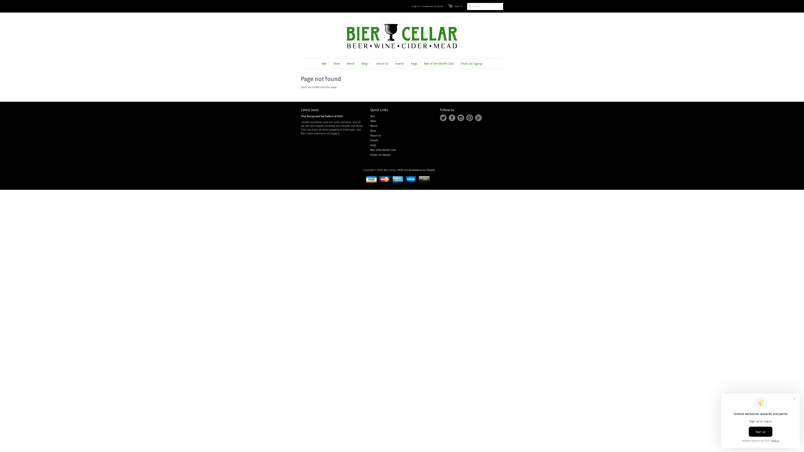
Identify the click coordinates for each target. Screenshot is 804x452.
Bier (372, 116)
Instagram (460, 117)
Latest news (310, 110)
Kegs (373, 145)
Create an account (432, 6)
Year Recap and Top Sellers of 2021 (322, 116)
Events (374, 140)
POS (400, 170)
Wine (373, 121)
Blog (373, 130)
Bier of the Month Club (383, 150)
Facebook (452, 117)
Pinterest (469, 117)
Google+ (478, 117)
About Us (375, 135)
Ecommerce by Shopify (422, 170)
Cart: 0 (458, 6)
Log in (415, 6)
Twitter (443, 117)
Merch (374, 126)
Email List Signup (380, 154)
